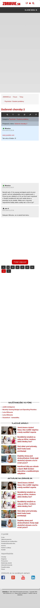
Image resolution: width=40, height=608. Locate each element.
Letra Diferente (7, 412)
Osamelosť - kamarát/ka (10, 417)
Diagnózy (4, 559)
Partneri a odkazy (6, 547)
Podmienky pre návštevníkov (9, 541)
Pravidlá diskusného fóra (8, 543)
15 (4, 271)
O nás (3, 537)
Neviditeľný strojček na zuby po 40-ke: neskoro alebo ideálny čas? (26, 439)
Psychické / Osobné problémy (14, 101)
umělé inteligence (8, 407)
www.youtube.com (8, 135)
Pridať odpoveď (20, 262)
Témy (21, 97)
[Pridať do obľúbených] (13, 114)
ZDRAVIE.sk (7, 97)
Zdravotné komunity (6, 565)
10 (12, 267)
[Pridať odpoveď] (30, 114)
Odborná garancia (6, 539)
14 (32, 267)
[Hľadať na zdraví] (7, 114)
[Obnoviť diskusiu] (24, 114)
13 (27, 267)
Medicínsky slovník (6, 563)
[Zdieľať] (36, 114)
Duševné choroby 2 (21, 123)
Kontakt (3, 549)
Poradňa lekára (5, 567)
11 (17, 267)
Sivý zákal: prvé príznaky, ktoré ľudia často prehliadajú (27, 449)
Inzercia (3, 545)
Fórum (15, 97)
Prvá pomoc (4, 561)
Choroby (3, 557)
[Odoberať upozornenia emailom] (19, 114)
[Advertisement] (20, 33)
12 (22, 267)
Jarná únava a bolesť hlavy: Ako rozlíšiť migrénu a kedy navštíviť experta (27, 430)
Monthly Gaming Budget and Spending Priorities (19, 409)
